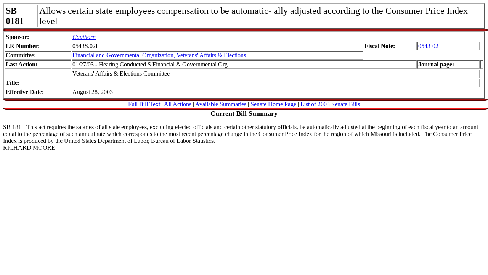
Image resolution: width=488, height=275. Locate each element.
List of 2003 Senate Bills (330, 104)
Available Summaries (220, 104)
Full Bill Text (144, 104)
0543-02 (428, 46)
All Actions (177, 104)
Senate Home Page (273, 104)
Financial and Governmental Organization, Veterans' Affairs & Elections (159, 55)
